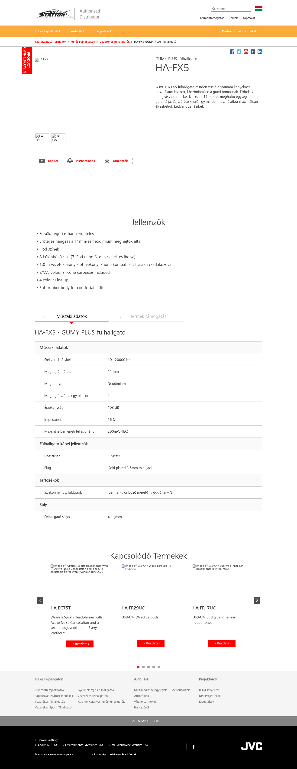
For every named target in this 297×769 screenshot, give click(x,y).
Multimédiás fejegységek (150, 690)
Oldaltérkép (99, 754)
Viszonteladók (85, 161)
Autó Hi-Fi (141, 679)
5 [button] (159, 667)
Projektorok (208, 679)
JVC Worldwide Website (126, 745)
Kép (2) (53, 161)
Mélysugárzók (180, 690)
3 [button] (148, 667)
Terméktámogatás (212, 18)
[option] (79, 612)
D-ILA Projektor (209, 690)
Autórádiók (141, 696)
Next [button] (257, 600)
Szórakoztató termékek (50, 42)
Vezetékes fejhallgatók (93, 696)
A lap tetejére (148, 721)
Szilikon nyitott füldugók (63, 492)
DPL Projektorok (210, 696)
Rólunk (233, 18)
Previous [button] (40, 600)
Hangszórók (142, 707)
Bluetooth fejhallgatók (49, 690)
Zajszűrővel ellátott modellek (54, 696)
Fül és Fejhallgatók (83, 42)
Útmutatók (120, 161)
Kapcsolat (248, 18)
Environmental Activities (81, 745)
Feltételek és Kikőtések (123, 754)
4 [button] (153, 667)
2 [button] (143, 667)
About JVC (44, 745)
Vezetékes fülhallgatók (115, 42)
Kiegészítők (206, 702)
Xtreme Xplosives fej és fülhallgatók (101, 702)
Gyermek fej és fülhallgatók (96, 690)
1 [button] (138, 667)
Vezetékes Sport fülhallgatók (54, 707)
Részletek (82, 644)
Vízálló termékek (145, 702)
